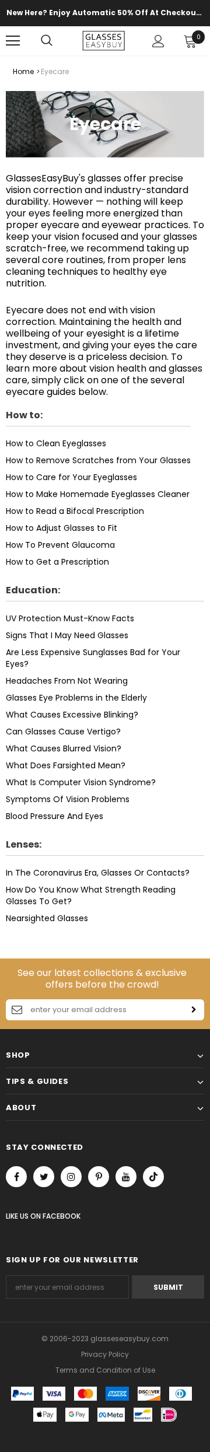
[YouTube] (126, 1176)
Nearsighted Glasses (47, 918)
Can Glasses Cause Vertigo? (63, 731)
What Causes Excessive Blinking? (72, 714)
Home (23, 71)
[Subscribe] (193, 1009)
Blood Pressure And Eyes (54, 816)
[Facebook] (16, 1176)
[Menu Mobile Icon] (13, 41)
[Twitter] (43, 1176)
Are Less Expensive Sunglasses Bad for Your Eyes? (93, 658)
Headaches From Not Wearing (67, 681)
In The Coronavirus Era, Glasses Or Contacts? (98, 873)
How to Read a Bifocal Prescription (75, 511)
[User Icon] (158, 41)
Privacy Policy (105, 1354)
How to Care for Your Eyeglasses (71, 477)
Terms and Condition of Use (105, 1370)
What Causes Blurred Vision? (63, 748)
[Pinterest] (98, 1176)
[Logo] (103, 40)
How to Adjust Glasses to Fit (61, 528)
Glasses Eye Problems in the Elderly (76, 698)
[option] (105, 12)
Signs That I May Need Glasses (67, 635)
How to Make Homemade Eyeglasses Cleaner (98, 494)
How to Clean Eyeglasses (56, 443)
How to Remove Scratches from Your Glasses (98, 460)
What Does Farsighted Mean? (65, 765)
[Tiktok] (153, 1176)
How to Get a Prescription (57, 562)
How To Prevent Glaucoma (60, 545)
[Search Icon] (58, 41)
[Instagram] (71, 1176)
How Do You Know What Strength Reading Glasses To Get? (91, 895)
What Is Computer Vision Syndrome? (81, 782)
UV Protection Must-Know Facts (70, 618)
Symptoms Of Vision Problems (68, 799)
